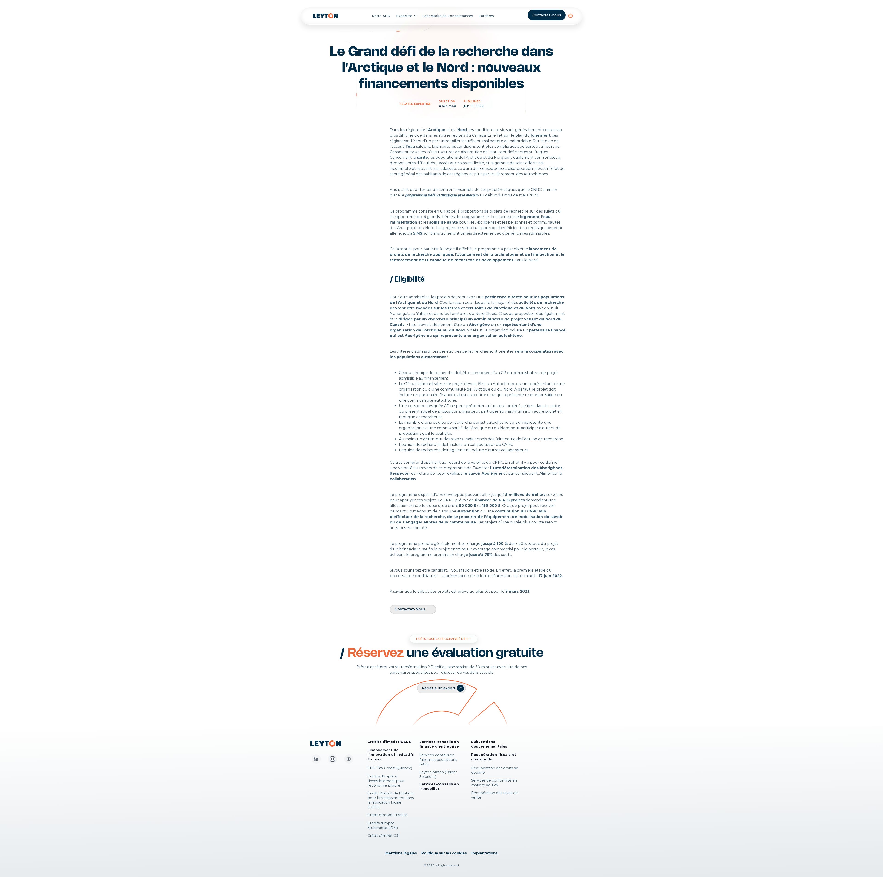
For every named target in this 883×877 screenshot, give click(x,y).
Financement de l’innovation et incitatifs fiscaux (390, 754)
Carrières (486, 16)
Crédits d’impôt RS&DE (389, 742)
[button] (570, 16)
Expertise (404, 16)
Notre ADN (381, 16)
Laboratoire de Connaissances (447, 16)
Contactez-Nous (410, 609)
